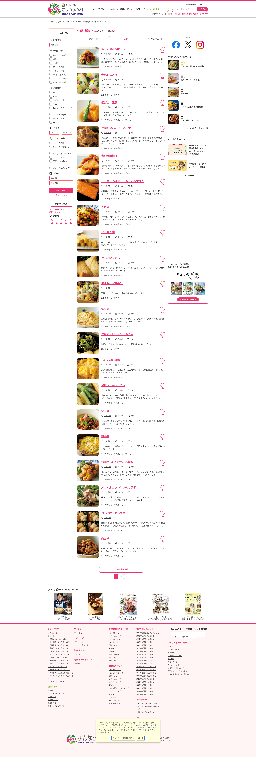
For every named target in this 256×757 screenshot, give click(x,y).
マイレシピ (203, 4)
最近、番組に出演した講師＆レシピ (58, 211)
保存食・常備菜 (59, 115)
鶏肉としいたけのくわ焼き (117, 461)
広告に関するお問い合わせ (177, 671)
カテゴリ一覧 (53, 633)
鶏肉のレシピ (114, 657)
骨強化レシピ (53, 700)
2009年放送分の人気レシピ (146, 645)
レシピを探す (98, 9)
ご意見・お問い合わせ (176, 668)
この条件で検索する (61, 190)
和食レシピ (113, 694)
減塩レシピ (52, 691)
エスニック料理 (59, 79)
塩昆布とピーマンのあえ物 (117, 334)
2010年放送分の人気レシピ (146, 648)
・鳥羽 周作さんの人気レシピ (58, 657)
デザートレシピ (115, 691)
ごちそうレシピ (115, 682)
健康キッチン (159, 9)
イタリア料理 (58, 71)
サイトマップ (173, 662)
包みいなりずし (110, 257)
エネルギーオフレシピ (56, 694)
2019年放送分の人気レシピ (146, 676)
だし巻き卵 (108, 232)
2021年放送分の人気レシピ (146, 682)
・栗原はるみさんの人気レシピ (59, 639)
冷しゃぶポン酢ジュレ (114, 49)
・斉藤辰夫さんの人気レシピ (58, 648)
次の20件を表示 (121, 569)
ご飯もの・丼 (58, 100)
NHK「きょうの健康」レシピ (146, 712)
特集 (113, 9)
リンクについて (173, 665)
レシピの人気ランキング (57, 681)
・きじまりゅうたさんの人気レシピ (61, 673)
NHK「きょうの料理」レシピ (146, 704)
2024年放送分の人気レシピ (146, 691)
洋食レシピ (113, 697)
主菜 (54, 93)
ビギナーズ (139, 9)
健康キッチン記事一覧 (56, 706)
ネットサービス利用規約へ (123, 738)
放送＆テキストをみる (188, 299)
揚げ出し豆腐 (109, 102)
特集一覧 (77, 664)
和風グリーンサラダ (113, 385)
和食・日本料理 (59, 55)
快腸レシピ (52, 703)
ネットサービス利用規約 (145, 728)
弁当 (54, 122)
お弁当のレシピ (115, 679)
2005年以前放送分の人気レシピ (147, 633)
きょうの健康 (58, 157)
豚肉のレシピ (114, 660)
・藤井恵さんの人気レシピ (57, 667)
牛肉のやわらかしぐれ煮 (116, 128)
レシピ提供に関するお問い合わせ (180, 674)
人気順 (124, 39)
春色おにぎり (109, 74)
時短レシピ (113, 685)
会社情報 (171, 659)
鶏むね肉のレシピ (115, 654)
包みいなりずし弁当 (113, 512)
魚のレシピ (113, 651)
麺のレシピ (113, 676)
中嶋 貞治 (107, 54)
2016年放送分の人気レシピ (146, 667)
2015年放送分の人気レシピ (146, 664)
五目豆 (105, 206)
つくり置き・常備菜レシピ (119, 688)
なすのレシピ (114, 633)
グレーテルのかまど (61, 168)
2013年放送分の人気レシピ (146, 657)
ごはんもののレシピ (116, 673)
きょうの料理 (58, 143)
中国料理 (56, 63)
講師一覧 (51, 636)
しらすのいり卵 (110, 359)
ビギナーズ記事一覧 (81, 645)
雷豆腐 (105, 308)
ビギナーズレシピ (80, 642)
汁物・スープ (58, 104)
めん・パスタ (58, 119)
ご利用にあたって (174, 650)
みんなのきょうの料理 (62, 154)
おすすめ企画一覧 (188, 175)
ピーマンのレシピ (115, 639)
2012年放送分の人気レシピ (146, 654)
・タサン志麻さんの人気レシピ (59, 654)
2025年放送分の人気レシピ (146, 694)
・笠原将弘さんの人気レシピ (58, 651)
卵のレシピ (113, 648)
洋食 (54, 59)
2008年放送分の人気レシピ (146, 642)
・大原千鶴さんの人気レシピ (58, 645)
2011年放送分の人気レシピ (146, 651)
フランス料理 (58, 67)
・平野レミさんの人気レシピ (58, 664)
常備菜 (177, 14)
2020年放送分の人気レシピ (146, 679)
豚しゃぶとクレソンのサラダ (118, 487)
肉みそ (105, 538)
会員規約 (171, 653)
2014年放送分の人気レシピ (146, 660)
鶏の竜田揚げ (109, 155)
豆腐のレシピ (114, 645)
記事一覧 (124, 9)
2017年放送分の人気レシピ (146, 670)
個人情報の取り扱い (175, 656)
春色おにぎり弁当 (112, 283)
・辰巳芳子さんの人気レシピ (58, 660)
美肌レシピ (52, 697)
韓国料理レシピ (115, 704)
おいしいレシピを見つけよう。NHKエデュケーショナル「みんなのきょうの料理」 (66, 9)
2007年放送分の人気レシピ (146, 639)
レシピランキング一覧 (198, 128)
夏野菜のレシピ (115, 670)
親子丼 (105, 436)
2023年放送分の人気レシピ (146, 688)
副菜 (54, 96)
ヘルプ (170, 646)
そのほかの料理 (59, 82)
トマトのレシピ (115, 636)
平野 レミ (171, 14)
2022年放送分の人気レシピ (146, 685)
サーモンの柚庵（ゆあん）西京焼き (122, 181)
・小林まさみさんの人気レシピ (59, 670)
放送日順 (93, 39)
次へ (127, 576)
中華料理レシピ (115, 700)
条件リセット (61, 195)
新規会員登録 (191, 4)
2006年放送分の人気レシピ (146, 636)
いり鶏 (105, 410)
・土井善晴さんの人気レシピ (58, 642)
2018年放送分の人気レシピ (146, 673)
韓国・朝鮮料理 (59, 75)
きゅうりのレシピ (115, 642)
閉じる (140, 738)
